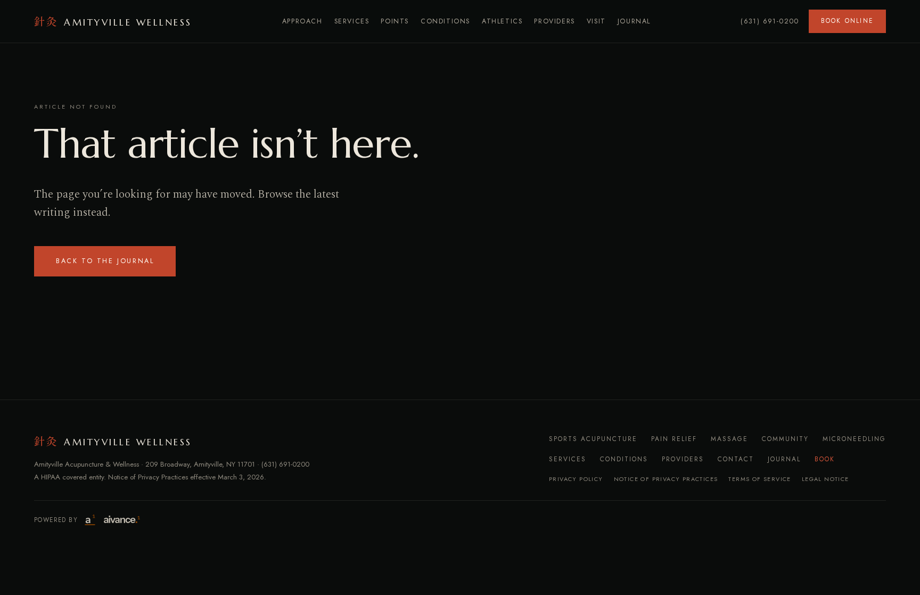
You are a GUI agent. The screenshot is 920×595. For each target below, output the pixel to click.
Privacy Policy (576, 479)
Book (825, 459)
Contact (736, 459)
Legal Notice (825, 479)
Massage (729, 439)
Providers (554, 21)
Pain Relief (674, 439)
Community (785, 439)
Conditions (445, 21)
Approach (302, 21)
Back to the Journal (105, 261)
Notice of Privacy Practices (666, 479)
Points (395, 21)
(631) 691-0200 (770, 21)
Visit (596, 21)
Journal (634, 21)
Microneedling (854, 439)
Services (351, 21)
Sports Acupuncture (593, 439)
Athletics (502, 21)
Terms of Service (759, 479)
